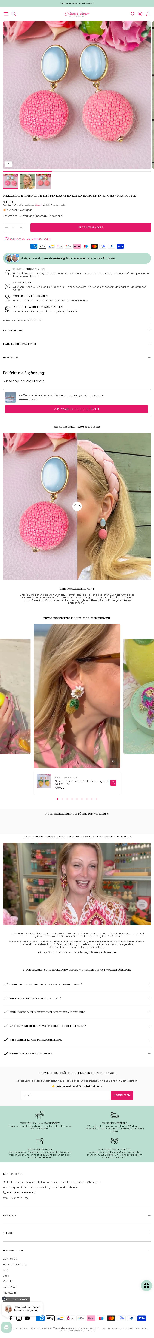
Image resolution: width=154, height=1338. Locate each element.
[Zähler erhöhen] (20, 227)
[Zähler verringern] (6, 227)
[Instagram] (19, 1318)
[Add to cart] (113, 783)
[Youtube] (27, 1318)
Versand (38, 205)
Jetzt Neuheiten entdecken (75, 3)
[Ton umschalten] (113, 761)
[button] (5, 14)
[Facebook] (10, 1318)
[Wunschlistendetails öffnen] (132, 14)
